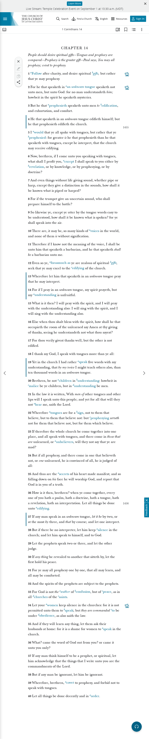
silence (103, 530)
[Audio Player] (137, 727)
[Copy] (18, 76)
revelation (36, 167)
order (95, 696)
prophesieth (58, 105)
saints (63, 597)
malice (34, 386)
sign (80, 412)
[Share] (18, 82)
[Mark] (18, 69)
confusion (83, 592)
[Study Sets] (117, 30)
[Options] (141, 30)
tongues (56, 412)
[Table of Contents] (4, 29)
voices (94, 231)
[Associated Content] (127, 74)
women (52, 605)
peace (107, 592)
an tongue (81, 87)
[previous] (5, 373)
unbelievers (64, 442)
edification (109, 105)
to (113, 610)
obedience (47, 615)
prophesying (99, 418)
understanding (45, 295)
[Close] (18, 61)
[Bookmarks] (125, 30)
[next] (144, 373)
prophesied (37, 137)
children (65, 380)
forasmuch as (60, 263)
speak (83, 362)
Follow (37, 73)
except (69, 161)
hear (38, 404)
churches (41, 597)
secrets (64, 474)
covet (70, 683)
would (38, 132)
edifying (78, 268)
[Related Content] (133, 30)
